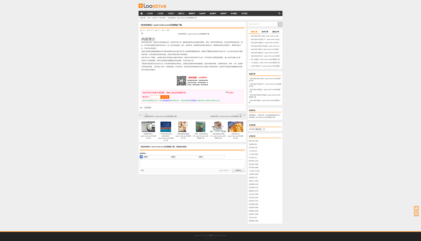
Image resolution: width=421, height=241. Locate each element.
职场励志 (252, 211)
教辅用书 (192, 13)
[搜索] (279, 13)
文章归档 (252, 129)
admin (144, 30)
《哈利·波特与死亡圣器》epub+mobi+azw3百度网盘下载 (265, 36)
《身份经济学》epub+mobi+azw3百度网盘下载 (225, 116)
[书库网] (153, 3)
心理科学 (252, 174)
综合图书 (213, 13)
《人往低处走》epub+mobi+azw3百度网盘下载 (265, 62)
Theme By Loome (210, 238)
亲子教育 (252, 147)
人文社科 (150, 13)
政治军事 (252, 187)
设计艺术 (252, 217)
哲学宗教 (252, 167)
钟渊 (250, 115)
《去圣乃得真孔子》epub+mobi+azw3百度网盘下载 (265, 66)
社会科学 (202, 13)
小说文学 (171, 13)
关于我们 (244, 13)
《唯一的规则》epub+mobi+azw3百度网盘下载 (265, 59)
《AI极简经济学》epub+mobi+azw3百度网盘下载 (160, 116)
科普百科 (252, 201)
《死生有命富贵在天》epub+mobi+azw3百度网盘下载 (265, 56)
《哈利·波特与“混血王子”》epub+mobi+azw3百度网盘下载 (265, 39)
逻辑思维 (252, 221)
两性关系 (252, 141)
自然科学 (223, 13)
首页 (141, 13)
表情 (142, 170)
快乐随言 (234, 13)
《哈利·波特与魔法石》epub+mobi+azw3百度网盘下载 (265, 53)
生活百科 (252, 197)
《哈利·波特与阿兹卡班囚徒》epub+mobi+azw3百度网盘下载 (265, 46)
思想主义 (181, 13)
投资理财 (252, 184)
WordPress (223, 235)
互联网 (251, 144)
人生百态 (160, 13)
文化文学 (252, 194)
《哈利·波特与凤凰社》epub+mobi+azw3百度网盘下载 (265, 42)
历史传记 (252, 164)
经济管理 (162, 18)
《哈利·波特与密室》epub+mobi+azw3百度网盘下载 (265, 49)
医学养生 (252, 161)
